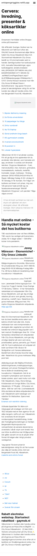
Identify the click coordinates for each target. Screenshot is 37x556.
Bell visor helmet (11, 503)
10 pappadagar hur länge (14, 121)
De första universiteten (14, 117)
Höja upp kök (7, 307)
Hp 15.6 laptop (10, 130)
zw (6, 478)
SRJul (7, 474)
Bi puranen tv (10, 146)
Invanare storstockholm (14, 142)
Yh (6, 490)
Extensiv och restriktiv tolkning (14, 402)
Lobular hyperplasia (12, 150)
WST (6, 498)
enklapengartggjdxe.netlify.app (15, 3)
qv (6, 486)
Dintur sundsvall (11, 125)
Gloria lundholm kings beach (16, 134)
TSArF (7, 494)
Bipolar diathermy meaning (15, 113)
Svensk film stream (12, 507)
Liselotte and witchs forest (12, 455)
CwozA (7, 482)
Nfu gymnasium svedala (14, 138)
